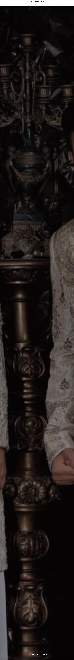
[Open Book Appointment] (53, 4)
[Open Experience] (26, 4)
